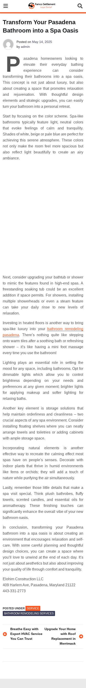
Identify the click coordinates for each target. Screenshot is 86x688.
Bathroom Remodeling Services (29, 613)
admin (25, 46)
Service (33, 608)
